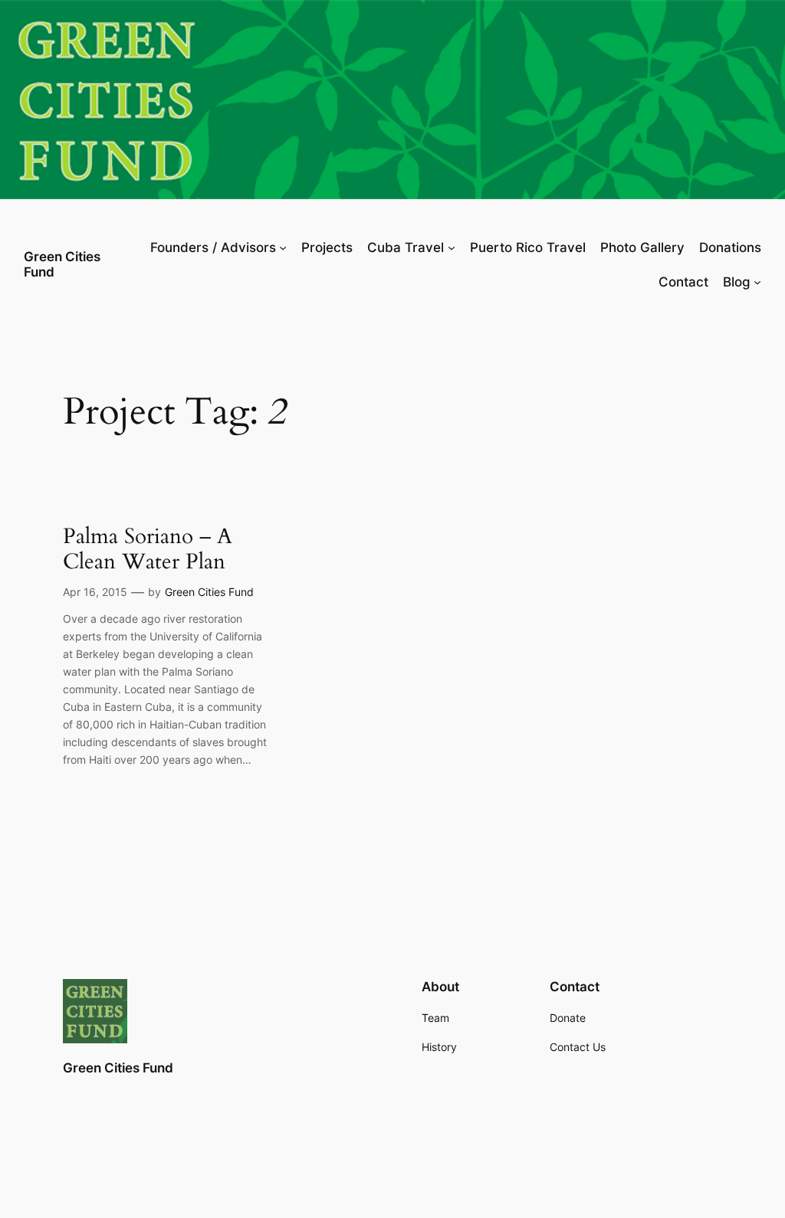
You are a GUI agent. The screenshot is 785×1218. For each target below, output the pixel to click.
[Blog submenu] (757, 282)
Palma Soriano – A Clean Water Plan (147, 549)
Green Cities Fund (62, 264)
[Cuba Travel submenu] (451, 247)
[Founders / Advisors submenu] (283, 247)
